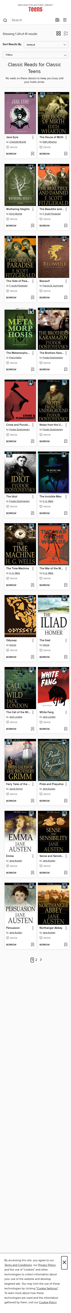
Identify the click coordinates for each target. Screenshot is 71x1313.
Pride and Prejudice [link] (52, 784)
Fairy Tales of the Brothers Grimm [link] (18, 784)
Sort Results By (12, 44)
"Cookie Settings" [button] (47, 1288)
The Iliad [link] (45, 640)
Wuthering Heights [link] (18, 209)
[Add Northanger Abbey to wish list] (65, 945)
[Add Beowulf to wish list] (65, 297)
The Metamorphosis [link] (18, 353)
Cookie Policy (47, 1302)
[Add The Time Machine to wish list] (32, 585)
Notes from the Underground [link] (52, 425)
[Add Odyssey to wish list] (32, 657)
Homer (12, 645)
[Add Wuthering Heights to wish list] (32, 226)
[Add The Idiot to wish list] (32, 513)
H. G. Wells (48, 501)
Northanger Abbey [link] (51, 928)
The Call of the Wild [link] (18, 712)
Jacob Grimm (16, 788)
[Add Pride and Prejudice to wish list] (65, 801)
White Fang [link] (47, 712)
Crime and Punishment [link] (18, 425)
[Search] (5, 20)
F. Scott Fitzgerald (52, 213)
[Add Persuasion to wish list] (32, 945)
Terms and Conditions (18, 1265)
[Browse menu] (65, 20)
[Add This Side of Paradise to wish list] (32, 297)
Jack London (15, 716)
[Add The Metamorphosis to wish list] (32, 369)
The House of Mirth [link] (52, 137)
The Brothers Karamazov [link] (52, 353)
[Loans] (57, 20)
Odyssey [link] (11, 640)
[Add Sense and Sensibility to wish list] (65, 873)
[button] (58, 34)
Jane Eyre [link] (12, 137)
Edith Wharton (50, 142)
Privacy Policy (47, 1265)
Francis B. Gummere (53, 285)
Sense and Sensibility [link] (52, 856)
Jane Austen (49, 788)
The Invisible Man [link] (51, 496)
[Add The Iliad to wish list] (65, 657)
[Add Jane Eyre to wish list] (32, 154)
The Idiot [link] (11, 496)
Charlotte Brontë (17, 142)
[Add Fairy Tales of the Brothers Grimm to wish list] (32, 801)
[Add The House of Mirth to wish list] (65, 154)
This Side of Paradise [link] (18, 281)
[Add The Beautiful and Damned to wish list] (65, 226)
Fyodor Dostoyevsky (53, 357)
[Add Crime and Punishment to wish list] (32, 441)
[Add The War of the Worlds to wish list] (65, 585)
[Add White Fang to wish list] (65, 729)
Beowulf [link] (45, 281)
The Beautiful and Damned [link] (52, 209)
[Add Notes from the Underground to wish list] (65, 441)
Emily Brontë (15, 213)
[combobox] (28, 20)
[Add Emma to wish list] (32, 873)
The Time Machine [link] (17, 568)
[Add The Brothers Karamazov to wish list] (65, 369)
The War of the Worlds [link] (52, 568)
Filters (9, 55)
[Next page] (41, 960)
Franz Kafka (15, 357)
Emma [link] (10, 856)
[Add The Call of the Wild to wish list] (32, 729)
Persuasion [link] (13, 928)
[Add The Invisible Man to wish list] (65, 513)
